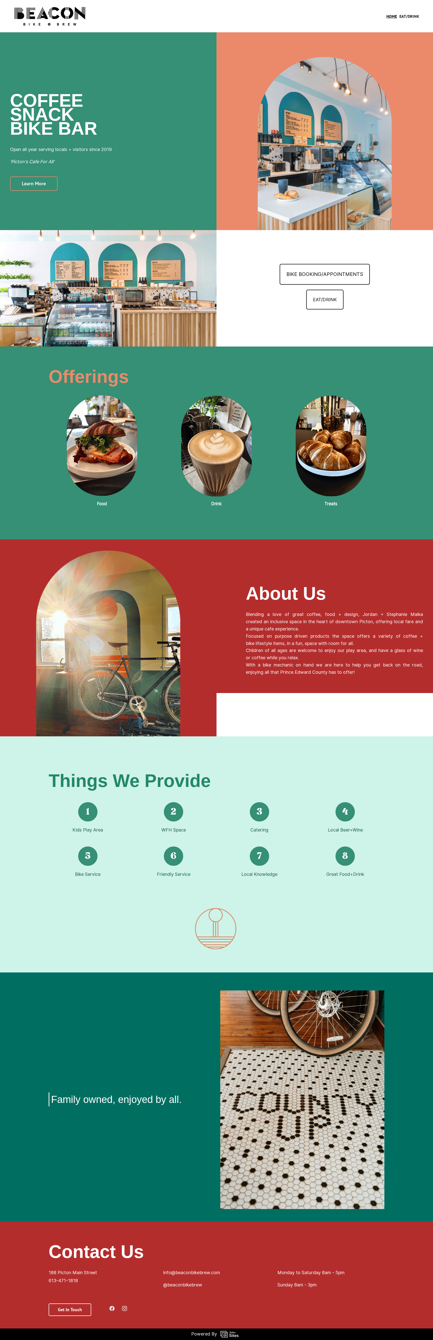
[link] (325, 41)
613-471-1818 (63, 1280)
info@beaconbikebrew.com (191, 1272)
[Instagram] (125, 1308)
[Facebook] (112, 1308)
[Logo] (50, 16)
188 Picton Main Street (73, 1272)
